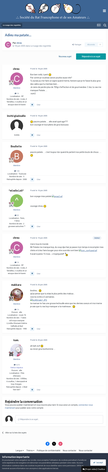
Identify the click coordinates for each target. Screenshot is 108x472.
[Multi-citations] (32, 105)
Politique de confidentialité (48, 450)
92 (17, 215)
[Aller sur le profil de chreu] (8, 45)
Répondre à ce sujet (91, 56)
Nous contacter (69, 450)
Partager (77, 44)
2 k (17, 309)
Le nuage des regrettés (41, 46)
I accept (99, 462)
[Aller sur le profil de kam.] (16, 350)
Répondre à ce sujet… (29, 419)
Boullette (16, 146)
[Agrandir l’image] (57, 196)
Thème (29, 450)
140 (17, 171)
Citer (38, 105)
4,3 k (18, 365)
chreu (16, 68)
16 (17, 93)
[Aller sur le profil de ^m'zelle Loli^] (16, 200)
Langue (19, 450)
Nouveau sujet (65, 56)
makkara (16, 284)
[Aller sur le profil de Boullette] (16, 156)
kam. (16, 340)
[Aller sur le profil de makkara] (16, 294)
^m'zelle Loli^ (16, 190)
